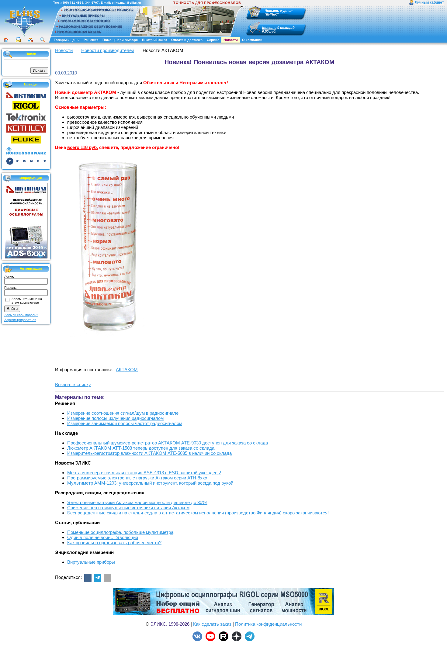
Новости (231, 40)
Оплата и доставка (187, 40)
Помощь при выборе (120, 40)
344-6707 (92, 2)
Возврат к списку (73, 384)
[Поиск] (42, 39)
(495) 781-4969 (72, 2)
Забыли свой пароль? (21, 315)
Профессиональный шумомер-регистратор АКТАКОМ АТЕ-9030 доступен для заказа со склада (167, 442)
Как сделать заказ (212, 624)
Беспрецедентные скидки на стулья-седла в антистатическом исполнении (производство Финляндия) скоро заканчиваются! (198, 512)
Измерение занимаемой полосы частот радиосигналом (124, 423)
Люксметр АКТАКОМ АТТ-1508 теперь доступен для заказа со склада (140, 448)
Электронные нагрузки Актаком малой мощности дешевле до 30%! (137, 502)
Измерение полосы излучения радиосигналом (115, 418)
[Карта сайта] (30, 39)
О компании (252, 40)
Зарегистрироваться (20, 320)
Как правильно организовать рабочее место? (114, 542)
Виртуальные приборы (91, 562)
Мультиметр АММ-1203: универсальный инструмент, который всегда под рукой (150, 483)
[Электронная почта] (107, 578)
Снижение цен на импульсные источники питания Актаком (128, 507)
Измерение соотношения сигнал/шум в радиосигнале (122, 413)
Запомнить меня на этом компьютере (27, 300)
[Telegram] (97, 578)
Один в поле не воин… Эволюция (102, 537)
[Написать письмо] (18, 39)
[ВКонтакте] (88, 578)
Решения (91, 40)
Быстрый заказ (154, 40)
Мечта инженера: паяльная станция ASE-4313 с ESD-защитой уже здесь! (144, 472)
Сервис (213, 40)
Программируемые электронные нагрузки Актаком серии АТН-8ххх (137, 477)
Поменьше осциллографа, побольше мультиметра (120, 532)
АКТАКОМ (127, 369)
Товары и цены (66, 40)
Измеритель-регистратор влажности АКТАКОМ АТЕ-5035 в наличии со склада (149, 453)
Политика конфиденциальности (268, 624)
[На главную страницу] (24, 35)
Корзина (269, 27)
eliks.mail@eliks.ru (126, 2)
